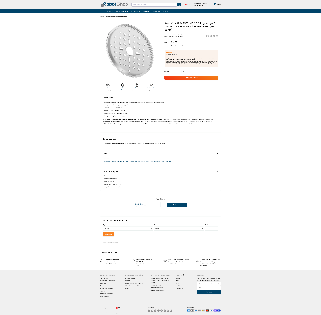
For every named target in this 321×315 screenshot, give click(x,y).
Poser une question (136, 90)
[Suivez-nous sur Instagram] (155, 310)
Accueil (102, 16)
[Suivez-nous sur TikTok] (165, 310)
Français (125, 308)
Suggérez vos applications (157, 290)
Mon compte (198, 5)
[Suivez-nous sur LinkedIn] (168, 310)
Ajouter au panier (191, 77)
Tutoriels (178, 286)
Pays (104, 225)
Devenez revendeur (155, 285)
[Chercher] (179, 4)
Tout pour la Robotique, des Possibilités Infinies (111, 314)
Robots (177, 283)
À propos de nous (130, 278)
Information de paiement (106, 293)
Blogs (177, 280)
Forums (178, 278)
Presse (127, 288)
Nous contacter (104, 296)
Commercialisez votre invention (159, 292)
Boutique (108, 11)
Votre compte (104, 278)
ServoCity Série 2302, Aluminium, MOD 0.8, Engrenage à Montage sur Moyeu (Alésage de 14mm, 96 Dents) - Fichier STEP (138, 161)
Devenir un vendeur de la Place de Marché (159, 281)
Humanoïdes (135, 11)
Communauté (156, 11)
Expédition (103, 283)
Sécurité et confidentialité (132, 286)
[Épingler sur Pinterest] (210, 36)
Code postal (208, 225)
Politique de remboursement (110, 242)
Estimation (108, 234)
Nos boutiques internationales (107, 308)
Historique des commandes (107, 280)
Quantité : (167, 71)
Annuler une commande (106, 288)
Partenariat (146, 11)
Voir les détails (108, 90)
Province (156, 225)
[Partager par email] (217, 36)
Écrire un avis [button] (177, 205)
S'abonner (209, 292)
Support (165, 11)
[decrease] (173, 71)
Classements (179, 288)
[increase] (183, 71)
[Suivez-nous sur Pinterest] (158, 310)
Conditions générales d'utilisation (134, 283)
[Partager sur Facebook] (207, 36)
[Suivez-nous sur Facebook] (149, 310)
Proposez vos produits (156, 287)
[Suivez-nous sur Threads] (171, 310)
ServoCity (167, 34)
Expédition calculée (176, 46)
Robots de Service (121, 11)
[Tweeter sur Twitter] (214, 36)
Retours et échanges (106, 286)
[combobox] (154, 5)
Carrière (127, 280)
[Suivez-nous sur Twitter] (152, 310)
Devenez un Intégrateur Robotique (159, 278)
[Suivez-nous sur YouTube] (161, 310)
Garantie (102, 291)
